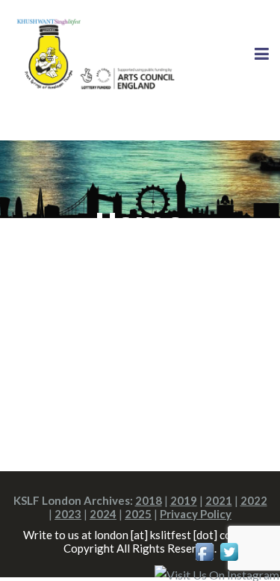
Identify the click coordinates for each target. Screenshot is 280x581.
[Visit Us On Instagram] (216, 573)
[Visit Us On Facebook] (204, 550)
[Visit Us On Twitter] (229, 550)
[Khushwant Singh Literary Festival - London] (93, 53)
